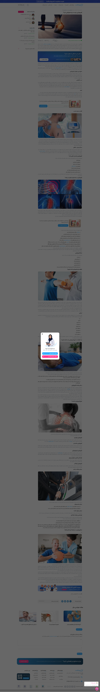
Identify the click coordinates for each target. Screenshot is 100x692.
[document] (50, 346)
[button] (42, 334)
